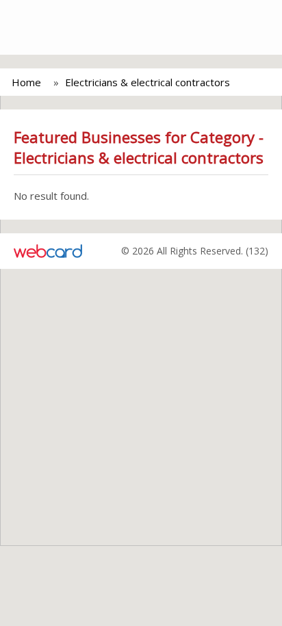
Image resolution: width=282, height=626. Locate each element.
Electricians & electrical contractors (147, 82)
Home (26, 82)
